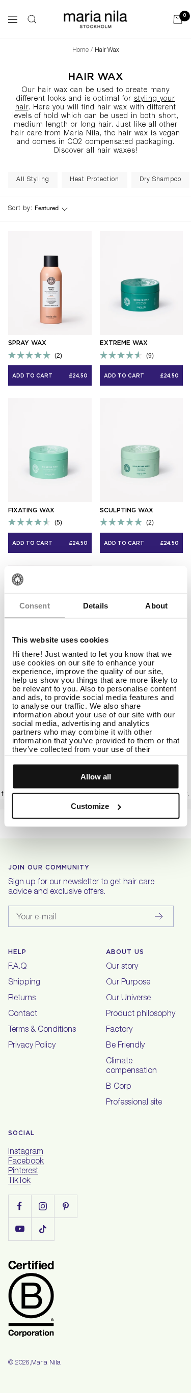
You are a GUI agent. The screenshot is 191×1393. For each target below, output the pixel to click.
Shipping (24, 983)
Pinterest (23, 1172)
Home (80, 50)
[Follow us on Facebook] (19, 1206)
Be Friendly (125, 1046)
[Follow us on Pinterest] (65, 1206)
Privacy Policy (32, 1046)
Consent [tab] (34, 605)
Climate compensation (131, 1067)
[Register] (159, 916)
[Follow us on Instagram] (42, 1206)
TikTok (19, 1181)
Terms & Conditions (42, 1030)
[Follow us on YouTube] (19, 1228)
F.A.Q (17, 967)
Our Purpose (128, 983)
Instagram (25, 1152)
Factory (119, 1030)
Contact (22, 1014)
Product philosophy (140, 1014)
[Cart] (178, 19)
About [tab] (156, 605)
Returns (22, 999)
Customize (90, 806)
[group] (33, 180)
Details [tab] (95, 605)
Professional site (134, 1103)
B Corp (118, 1087)
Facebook (26, 1162)
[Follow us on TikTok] (42, 1228)
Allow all (95, 776)
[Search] (32, 19)
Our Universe (128, 999)
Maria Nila (46, 1363)
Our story (122, 967)
